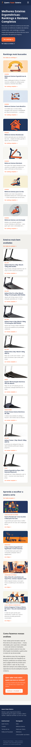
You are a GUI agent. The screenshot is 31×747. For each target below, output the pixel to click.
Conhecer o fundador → (14, 691)
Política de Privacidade (7, 732)
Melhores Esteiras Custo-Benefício (15, 106)
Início (17, 724)
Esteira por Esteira (20, 729)
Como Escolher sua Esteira (22, 734)
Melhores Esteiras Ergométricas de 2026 (15, 77)
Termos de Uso (5, 729)
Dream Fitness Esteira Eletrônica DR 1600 (15, 412)
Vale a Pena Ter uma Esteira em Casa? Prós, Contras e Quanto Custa (15, 578)
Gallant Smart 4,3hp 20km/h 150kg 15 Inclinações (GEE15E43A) (15, 322)
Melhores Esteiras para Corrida (14, 192)
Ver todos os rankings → (10, 57)
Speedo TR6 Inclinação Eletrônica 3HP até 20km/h (15, 382)
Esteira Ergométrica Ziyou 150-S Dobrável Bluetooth (14, 471)
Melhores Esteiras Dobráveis (13, 163)
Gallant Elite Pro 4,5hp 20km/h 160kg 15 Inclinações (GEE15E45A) (15, 294)
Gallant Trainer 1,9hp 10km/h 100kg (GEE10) (15, 441)
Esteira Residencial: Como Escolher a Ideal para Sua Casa (15, 517)
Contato (4, 726)
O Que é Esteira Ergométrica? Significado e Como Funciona (13, 548)
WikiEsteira (19, 732)
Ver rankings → (8, 39)
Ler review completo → (11, 273)
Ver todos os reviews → (8, 43)
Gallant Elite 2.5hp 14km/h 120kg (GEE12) (15, 352)
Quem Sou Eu (5, 724)
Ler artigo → (8, 527)
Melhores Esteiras (20, 726)
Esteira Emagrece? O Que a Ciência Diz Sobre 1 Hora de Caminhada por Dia (15, 608)
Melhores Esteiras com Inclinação (15, 220)
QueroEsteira (12, 2)
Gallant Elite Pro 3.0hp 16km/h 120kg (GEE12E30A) (14, 265)
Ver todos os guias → (9, 498)
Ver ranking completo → (11, 86)
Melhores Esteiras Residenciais (14, 135)
